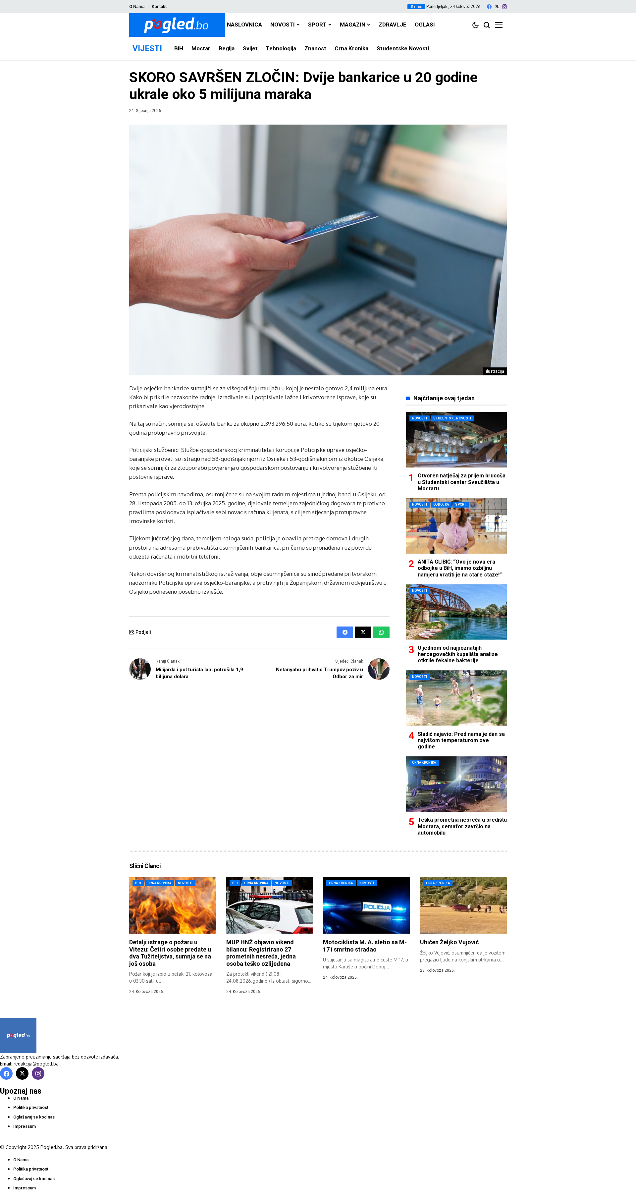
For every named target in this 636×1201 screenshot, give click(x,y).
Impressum (24, 1126)
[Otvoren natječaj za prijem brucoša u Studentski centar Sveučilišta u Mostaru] (456, 439)
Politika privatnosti (31, 1107)
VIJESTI (147, 48)
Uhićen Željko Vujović (449, 942)
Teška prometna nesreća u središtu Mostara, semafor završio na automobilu (462, 826)
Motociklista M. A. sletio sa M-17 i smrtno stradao (365, 946)
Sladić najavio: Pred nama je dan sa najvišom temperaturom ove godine (461, 740)
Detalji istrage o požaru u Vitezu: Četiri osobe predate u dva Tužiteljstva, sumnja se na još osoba (170, 953)
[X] (497, 6)
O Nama (136, 6)
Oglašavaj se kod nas (34, 1117)
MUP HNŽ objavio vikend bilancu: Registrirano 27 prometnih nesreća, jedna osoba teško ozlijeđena (261, 953)
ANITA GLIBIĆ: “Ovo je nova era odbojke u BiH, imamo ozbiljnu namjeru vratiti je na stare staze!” (460, 568)
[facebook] (489, 6)
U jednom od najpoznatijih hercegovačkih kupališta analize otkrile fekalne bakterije (458, 654)
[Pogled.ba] (177, 25)
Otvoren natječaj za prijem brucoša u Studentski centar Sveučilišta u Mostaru (461, 481)
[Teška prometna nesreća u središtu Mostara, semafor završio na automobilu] (456, 784)
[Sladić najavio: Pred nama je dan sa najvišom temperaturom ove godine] (456, 698)
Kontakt (159, 6)
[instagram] (504, 6)
